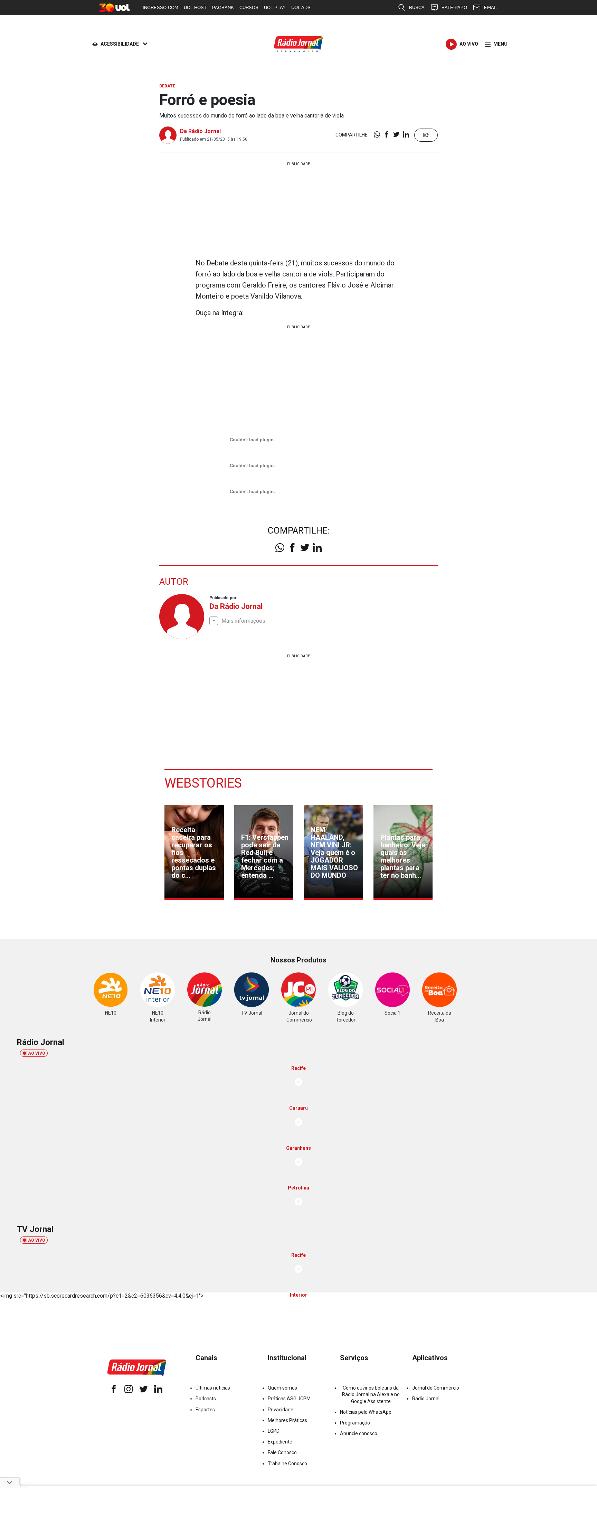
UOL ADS (301, 7)
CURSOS (248, 7)
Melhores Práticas (287, 1420)
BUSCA (417, 7)
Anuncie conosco (358, 1433)
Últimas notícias (213, 1388)
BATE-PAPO (454, 7)
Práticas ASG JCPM (289, 1398)
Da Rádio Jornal (200, 131)
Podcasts (206, 1398)
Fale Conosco (282, 1452)
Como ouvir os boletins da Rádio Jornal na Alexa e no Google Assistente (371, 1394)
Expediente (280, 1442)
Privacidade (280, 1409)
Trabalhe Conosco (287, 1463)
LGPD (273, 1431)
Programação (355, 1423)
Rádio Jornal (425, 1398)
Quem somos (282, 1388)
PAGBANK (223, 7)
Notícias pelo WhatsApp (365, 1412)
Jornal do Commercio (435, 1388)
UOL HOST (195, 7)
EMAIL (491, 7)
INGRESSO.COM (160, 7)
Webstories (203, 783)
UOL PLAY (275, 7)
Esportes (205, 1409)
